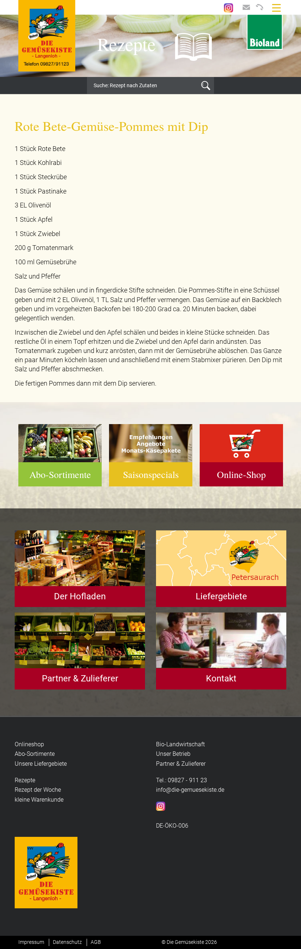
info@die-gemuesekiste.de (190, 789)
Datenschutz (67, 942)
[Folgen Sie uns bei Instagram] (228, 7)
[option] (150, 46)
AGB (96, 942)
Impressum (31, 942)
